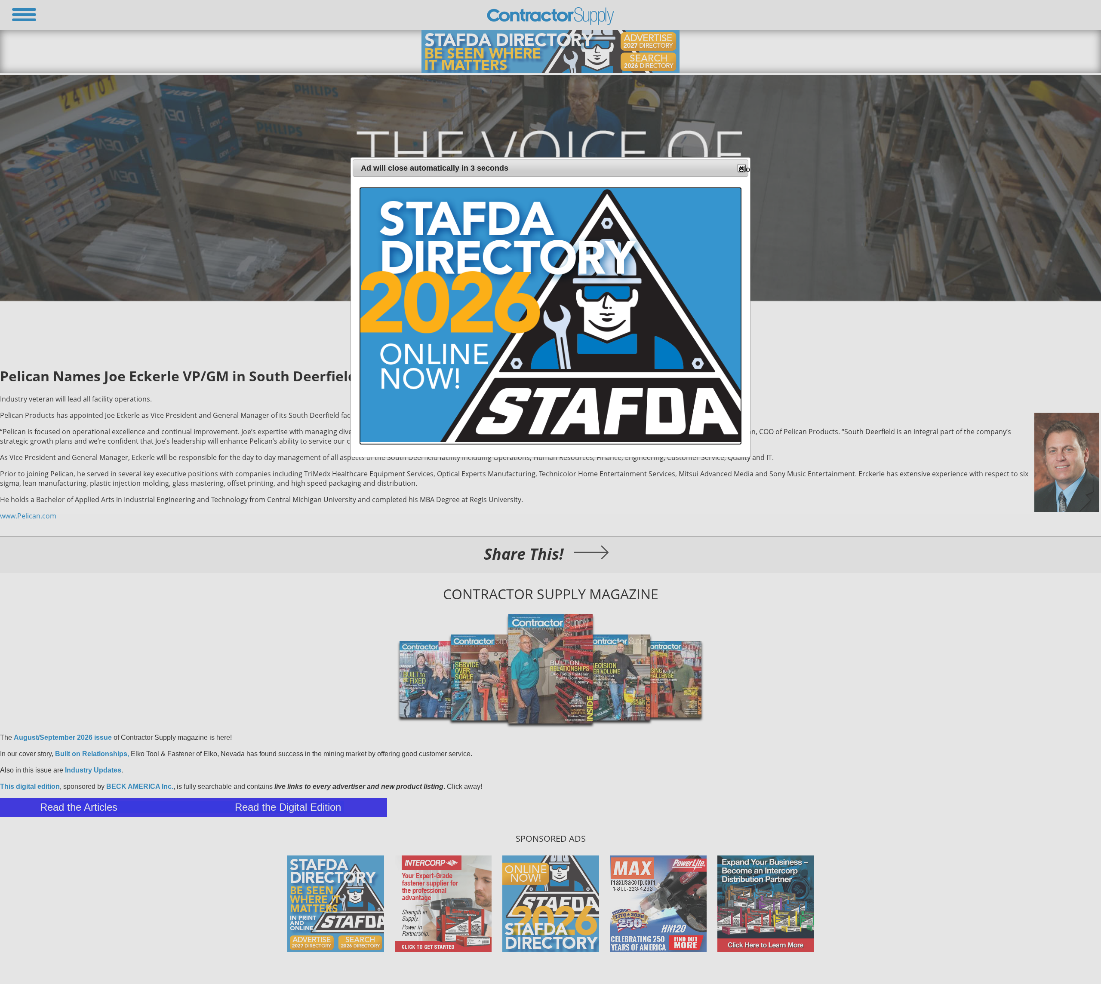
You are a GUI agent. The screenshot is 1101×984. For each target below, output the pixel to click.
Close (742, 168)
